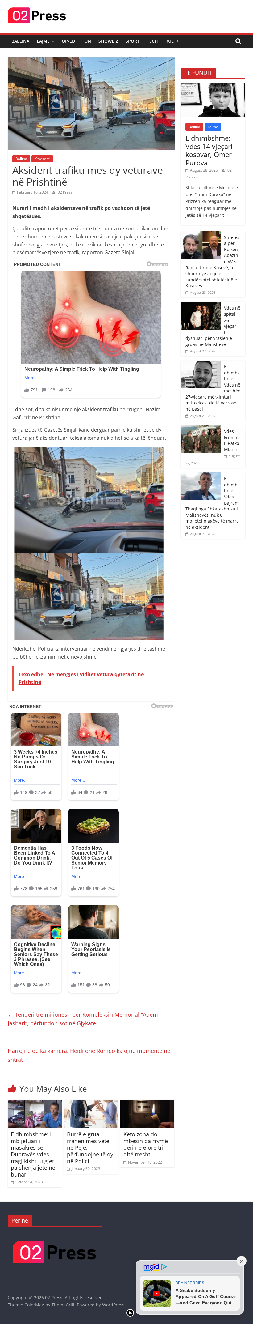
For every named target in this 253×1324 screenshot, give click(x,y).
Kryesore (42, 158)
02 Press (65, 192)
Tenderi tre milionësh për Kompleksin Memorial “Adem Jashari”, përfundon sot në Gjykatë (83, 1019)
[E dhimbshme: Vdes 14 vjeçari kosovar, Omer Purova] (213, 87)
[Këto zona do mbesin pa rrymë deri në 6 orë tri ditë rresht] (147, 1103)
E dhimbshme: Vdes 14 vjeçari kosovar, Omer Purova (209, 150)
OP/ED (68, 41)
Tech (152, 41)
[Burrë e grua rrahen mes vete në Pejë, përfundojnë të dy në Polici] (91, 1103)
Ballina (20, 41)
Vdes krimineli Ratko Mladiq (232, 440)
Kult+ (172, 41)
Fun (86, 41)
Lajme (43, 41)
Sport (132, 41)
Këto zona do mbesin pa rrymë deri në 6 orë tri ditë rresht (145, 1144)
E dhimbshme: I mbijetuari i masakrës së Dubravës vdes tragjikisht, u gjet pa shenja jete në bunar (33, 1154)
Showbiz (108, 41)
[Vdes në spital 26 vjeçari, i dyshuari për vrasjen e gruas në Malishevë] (201, 305)
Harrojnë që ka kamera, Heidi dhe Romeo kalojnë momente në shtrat (89, 1055)
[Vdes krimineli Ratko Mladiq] (201, 428)
